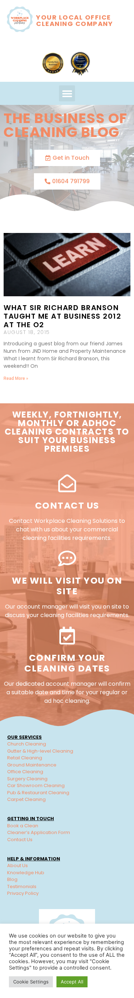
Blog (12, 879)
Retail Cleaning (24, 757)
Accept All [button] (72, 981)
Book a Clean (22, 825)
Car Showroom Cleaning (36, 785)
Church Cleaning (26, 743)
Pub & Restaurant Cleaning (38, 792)
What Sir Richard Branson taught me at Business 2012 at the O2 (62, 316)
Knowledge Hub (25, 872)
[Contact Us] (67, 483)
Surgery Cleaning (27, 778)
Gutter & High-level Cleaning (40, 751)
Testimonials (21, 886)
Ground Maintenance (31, 764)
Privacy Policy (23, 893)
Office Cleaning (25, 771)
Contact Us (67, 505)
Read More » (16, 378)
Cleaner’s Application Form (38, 832)
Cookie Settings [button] (31, 981)
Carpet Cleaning (26, 799)
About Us (17, 865)
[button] (67, 93)
